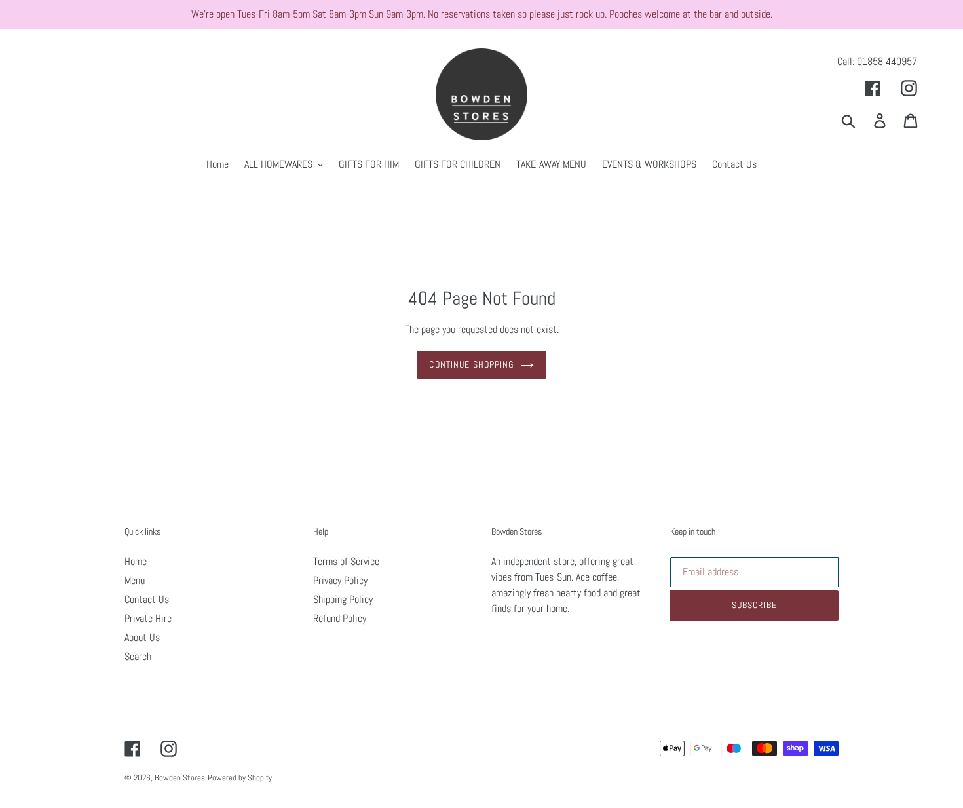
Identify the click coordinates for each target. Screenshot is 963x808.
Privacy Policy (340, 580)
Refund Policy (339, 618)
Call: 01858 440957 (877, 61)
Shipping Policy (343, 599)
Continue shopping (471, 364)
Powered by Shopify (240, 777)
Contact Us (146, 599)
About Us (142, 637)
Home (135, 561)
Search (137, 656)
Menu (134, 580)
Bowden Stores (180, 777)
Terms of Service (346, 561)
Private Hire (148, 618)
